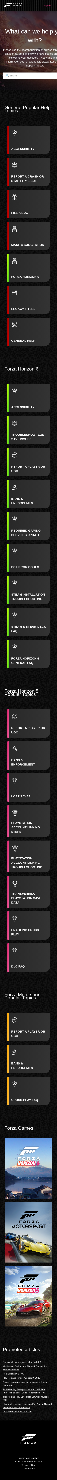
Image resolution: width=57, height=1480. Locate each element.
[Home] (13, 7)
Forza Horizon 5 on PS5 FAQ (17, 1411)
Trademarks (28, 1468)
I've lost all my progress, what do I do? (22, 1362)
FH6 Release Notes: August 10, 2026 (21, 1378)
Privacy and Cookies (28, 1458)
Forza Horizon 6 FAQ (13, 1373)
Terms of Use (28, 1465)
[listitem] (28, 140)
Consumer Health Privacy (28, 1461)
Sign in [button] (47, 5)
